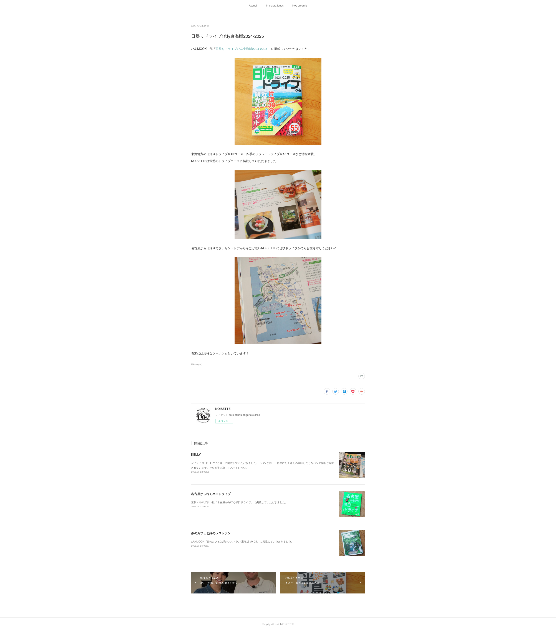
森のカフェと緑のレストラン (211, 533)
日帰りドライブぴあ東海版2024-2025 (241, 48)
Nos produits (299, 5)
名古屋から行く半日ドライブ (211, 494)
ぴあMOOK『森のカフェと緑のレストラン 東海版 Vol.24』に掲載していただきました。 (242, 541)
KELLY (196, 454)
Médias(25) (196, 364)
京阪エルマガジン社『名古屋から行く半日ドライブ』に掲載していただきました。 (239, 502)
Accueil (253, 5)
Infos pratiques (275, 5)
